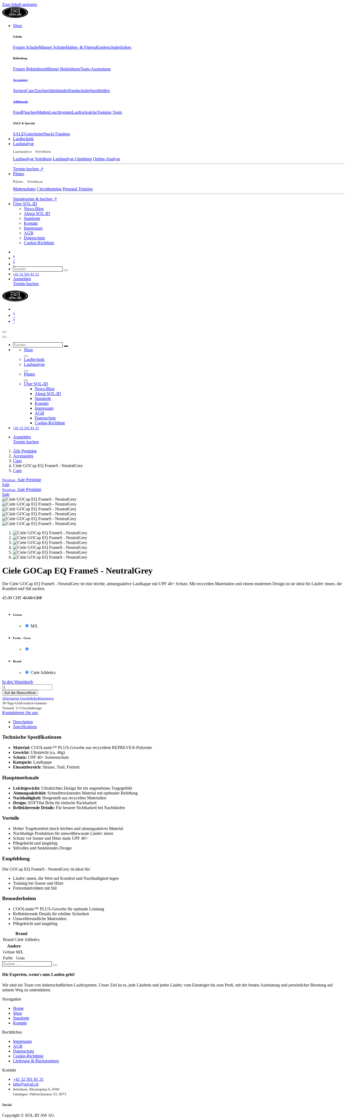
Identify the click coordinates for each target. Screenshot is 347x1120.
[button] (21, 479)
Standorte (21, 1018)
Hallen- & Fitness (81, 47)
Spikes (125, 47)
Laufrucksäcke (84, 112)
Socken (19, 90)
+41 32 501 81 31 (28, 1079)
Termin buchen (28, 169)
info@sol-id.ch (25, 1084)
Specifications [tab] (25, 726)
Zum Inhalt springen (19, 4)
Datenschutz (23, 1051)
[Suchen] (66, 270)
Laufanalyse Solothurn (32, 159)
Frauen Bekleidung (29, 69)
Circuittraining (49, 189)
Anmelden (22, 278)
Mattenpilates (24, 189)
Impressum (22, 1041)
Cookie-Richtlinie (28, 1056)
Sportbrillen (100, 90)
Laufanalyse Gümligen (72, 159)
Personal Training (78, 189)
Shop (17, 1013)
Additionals (20, 101)
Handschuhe (79, 90)
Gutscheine (33, 134)
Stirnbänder (58, 90)
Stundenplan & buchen (35, 199)
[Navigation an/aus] (4, 332)
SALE (18, 134)
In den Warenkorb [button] (17, 681)
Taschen (41, 90)
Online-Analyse (106, 159)
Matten (43, 112)
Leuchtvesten (60, 112)
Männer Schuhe (52, 47)
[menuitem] (17, 25)
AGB (18, 1046)
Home (18, 1008)
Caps (30, 90)
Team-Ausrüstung (95, 69)
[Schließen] (4, 337)
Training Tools (109, 112)
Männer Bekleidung (63, 69)
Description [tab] (23, 721)
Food (17, 112)
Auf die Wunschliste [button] (20, 693)
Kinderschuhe (108, 47)
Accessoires (20, 80)
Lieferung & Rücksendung (36, 1061)
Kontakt (20, 1023)
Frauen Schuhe (26, 47)
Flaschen (29, 112)
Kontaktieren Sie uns (20, 712)
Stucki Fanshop (56, 134)
